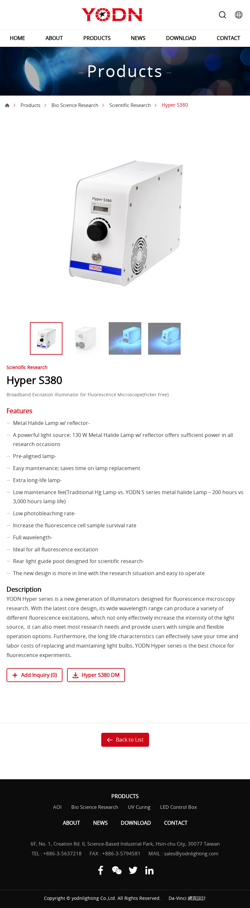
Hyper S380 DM (100, 674)
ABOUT (54, 38)
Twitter (133, 870)
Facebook (100, 870)
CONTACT (228, 38)
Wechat (117, 870)
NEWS (138, 38)
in (149, 870)
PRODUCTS (97, 38)
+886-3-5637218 (62, 853)
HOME (17, 38)
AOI (57, 807)
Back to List (130, 739)
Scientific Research (130, 105)
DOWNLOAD (181, 38)
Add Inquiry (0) (39, 674)
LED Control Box (178, 807)
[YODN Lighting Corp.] (112, 14)
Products (30, 105)
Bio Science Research (74, 105)
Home (7, 105)
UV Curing (139, 807)
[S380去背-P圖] (125, 221)
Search (222, 15)
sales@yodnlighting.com (191, 853)
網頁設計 (197, 898)
